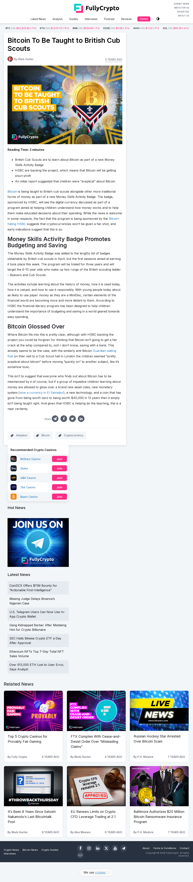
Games (144, 18)
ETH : (54, 28)
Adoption (21, 435)
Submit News (181, 3)
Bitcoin (12, 191)
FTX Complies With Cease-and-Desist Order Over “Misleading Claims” (96, 741)
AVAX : (146, 28)
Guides (73, 19)
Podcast (109, 19)
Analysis (58, 19)
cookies (100, 872)
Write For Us (181, 7)
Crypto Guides (49, 849)
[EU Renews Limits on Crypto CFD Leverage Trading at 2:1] (96, 786)
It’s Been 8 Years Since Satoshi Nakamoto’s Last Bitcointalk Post (32, 817)
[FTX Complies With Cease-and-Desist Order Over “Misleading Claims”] (96, 711)
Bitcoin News (30, 849)
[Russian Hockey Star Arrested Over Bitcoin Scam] (159, 711)
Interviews (91, 19)
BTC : (21, 28)
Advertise (183, 11)
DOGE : (116, 28)
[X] (106, 848)
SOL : (176, 28)
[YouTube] (115, 848)
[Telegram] (123, 848)
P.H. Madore (145, 756)
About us (183, 15)
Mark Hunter (26, 59)
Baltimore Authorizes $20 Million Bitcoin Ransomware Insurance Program (159, 817)
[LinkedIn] (97, 848)
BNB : (86, 28)
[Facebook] (80, 848)
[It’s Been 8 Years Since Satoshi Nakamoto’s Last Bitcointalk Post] (33, 786)
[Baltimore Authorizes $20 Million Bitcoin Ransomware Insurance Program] (159, 786)
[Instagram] (89, 848)
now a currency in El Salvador (41, 392)
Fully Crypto (19, 756)
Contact (184, 848)
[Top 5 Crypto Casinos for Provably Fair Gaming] (33, 711)
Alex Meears (82, 832)
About (145, 848)
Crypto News (11, 849)
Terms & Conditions (164, 848)
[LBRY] (80, 855)
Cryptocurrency (73, 435)
